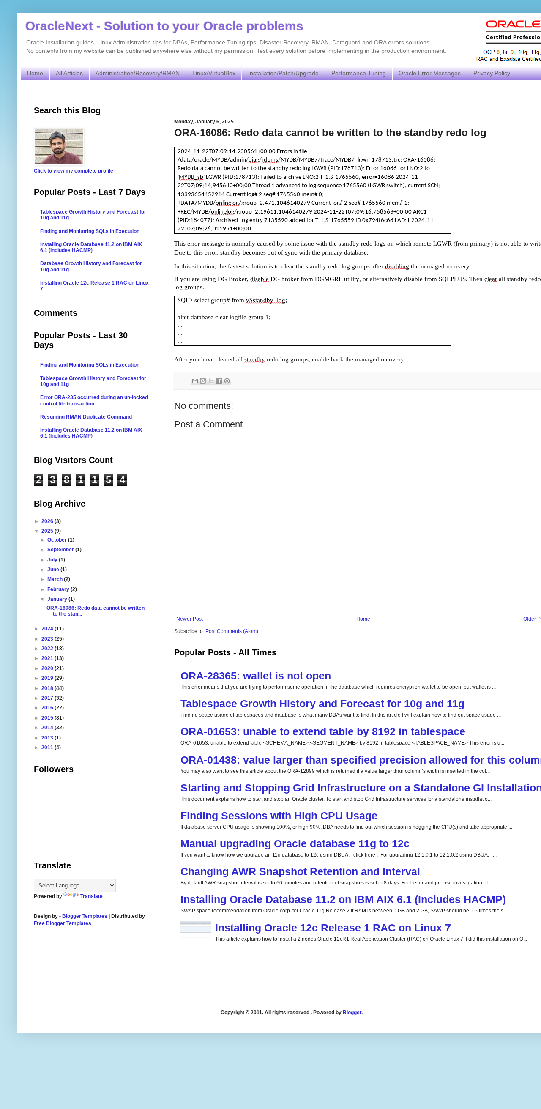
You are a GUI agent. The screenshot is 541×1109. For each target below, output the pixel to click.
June (53, 569)
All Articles (69, 73)
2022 (48, 649)
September (61, 550)
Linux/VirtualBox (213, 73)
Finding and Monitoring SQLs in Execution (89, 231)
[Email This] (195, 381)
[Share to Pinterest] (227, 381)
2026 (48, 521)
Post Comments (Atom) (231, 631)
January (57, 599)
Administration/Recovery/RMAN (138, 73)
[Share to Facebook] (219, 381)
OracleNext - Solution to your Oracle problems (164, 26)
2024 (48, 629)
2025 (48, 531)
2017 (48, 698)
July (53, 560)
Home (35, 73)
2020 (48, 668)
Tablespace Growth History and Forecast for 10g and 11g (322, 703)
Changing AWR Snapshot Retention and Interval (300, 871)
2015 (48, 718)
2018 (48, 688)
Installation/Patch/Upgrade (283, 73)
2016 (48, 708)
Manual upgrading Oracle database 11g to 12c (295, 843)
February (59, 589)
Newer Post (189, 619)
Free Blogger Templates (62, 923)
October (57, 540)
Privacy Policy (491, 73)
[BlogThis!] (203, 381)
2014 (48, 728)
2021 (48, 658)
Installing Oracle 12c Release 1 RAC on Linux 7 (333, 928)
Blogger (352, 1013)
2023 (48, 639)
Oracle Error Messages (430, 73)
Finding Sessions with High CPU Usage (278, 815)
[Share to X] (211, 381)
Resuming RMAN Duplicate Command (86, 417)
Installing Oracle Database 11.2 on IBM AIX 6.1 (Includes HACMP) (343, 899)
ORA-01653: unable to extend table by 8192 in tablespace (322, 731)
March (55, 579)
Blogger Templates (84, 916)
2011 (48, 747)
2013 (48, 738)
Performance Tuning (358, 73)
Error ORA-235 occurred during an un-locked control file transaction (94, 400)
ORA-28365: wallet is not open (255, 676)
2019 (48, 678)
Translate (91, 896)
